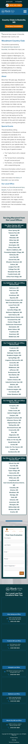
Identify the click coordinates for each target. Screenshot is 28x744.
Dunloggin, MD (14, 468)
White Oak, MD (14, 240)
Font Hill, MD (14, 466)
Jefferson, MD (14, 370)
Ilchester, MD (14, 500)
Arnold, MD (14, 444)
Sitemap (14, 740)
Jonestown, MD (14, 502)
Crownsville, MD (14, 430)
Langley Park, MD (14, 267)
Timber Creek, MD (14, 410)
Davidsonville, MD (14, 452)
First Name (7, 538)
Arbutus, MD (14, 490)
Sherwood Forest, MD (14, 427)
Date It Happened (9, 566)
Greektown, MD (14, 295)
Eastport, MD (14, 415)
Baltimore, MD (14, 288)
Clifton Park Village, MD (14, 276)
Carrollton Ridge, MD (14, 310)
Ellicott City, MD (14, 463)
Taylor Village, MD (14, 470)
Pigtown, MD (14, 307)
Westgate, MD (14, 504)
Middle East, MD (14, 336)
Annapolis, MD (14, 405)
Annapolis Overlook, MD (14, 418)
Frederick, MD (14, 348)
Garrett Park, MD (14, 259)
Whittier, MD (14, 384)
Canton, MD (14, 293)
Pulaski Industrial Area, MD (14, 300)
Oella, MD (14, 497)
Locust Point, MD (14, 305)
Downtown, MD (14, 334)
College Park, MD (14, 269)
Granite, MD (14, 512)
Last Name (7, 545)
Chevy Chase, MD (14, 247)
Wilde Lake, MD (14, 478)
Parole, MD (14, 408)
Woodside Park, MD (14, 272)
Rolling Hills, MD (14, 425)
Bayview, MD (14, 298)
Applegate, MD (14, 350)
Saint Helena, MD (14, 315)
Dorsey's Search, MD (14, 475)
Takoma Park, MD (14, 233)
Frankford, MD (14, 332)
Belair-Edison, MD (14, 329)
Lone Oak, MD (14, 257)
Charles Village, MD (14, 322)
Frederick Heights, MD (14, 389)
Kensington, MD (14, 245)
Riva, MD (14, 432)
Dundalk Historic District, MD (14, 317)
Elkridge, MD (14, 495)
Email (5, 552)
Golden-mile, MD (14, 387)
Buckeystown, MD (14, 372)
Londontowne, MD (14, 437)
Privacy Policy (14, 737)
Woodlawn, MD (14, 492)
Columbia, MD (14, 487)
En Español (18, 1)
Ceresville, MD (14, 362)
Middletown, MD (14, 367)
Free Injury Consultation (14, 26)
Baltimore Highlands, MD (14, 312)
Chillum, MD (14, 264)
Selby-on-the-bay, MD (14, 439)
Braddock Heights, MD (14, 355)
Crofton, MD (14, 449)
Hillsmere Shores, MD (14, 420)
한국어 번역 (9, 1)
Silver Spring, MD (14, 230)
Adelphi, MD (14, 235)
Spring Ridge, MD (14, 358)
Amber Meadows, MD (14, 394)
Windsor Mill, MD (14, 509)
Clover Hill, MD (14, 365)
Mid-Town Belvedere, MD (14, 302)
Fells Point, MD (14, 290)
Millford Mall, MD (14, 507)
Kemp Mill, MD (14, 242)
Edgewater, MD (14, 435)
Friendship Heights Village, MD (14, 252)
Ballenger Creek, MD (14, 353)
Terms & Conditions (14, 742)
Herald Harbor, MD (14, 442)
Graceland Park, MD (14, 319)
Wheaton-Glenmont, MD (14, 262)
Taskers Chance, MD (14, 379)
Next (21, 573)
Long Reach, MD (14, 480)
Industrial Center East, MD (14, 382)
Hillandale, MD (14, 237)
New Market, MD (14, 375)
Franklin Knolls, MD (14, 274)
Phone (6, 559)
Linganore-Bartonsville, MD (14, 360)
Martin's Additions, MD (14, 250)
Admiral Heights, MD (14, 413)
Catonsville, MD (14, 473)
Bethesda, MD (14, 255)
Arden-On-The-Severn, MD (14, 447)
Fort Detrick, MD (14, 392)
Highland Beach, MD (14, 423)
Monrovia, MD (14, 377)
